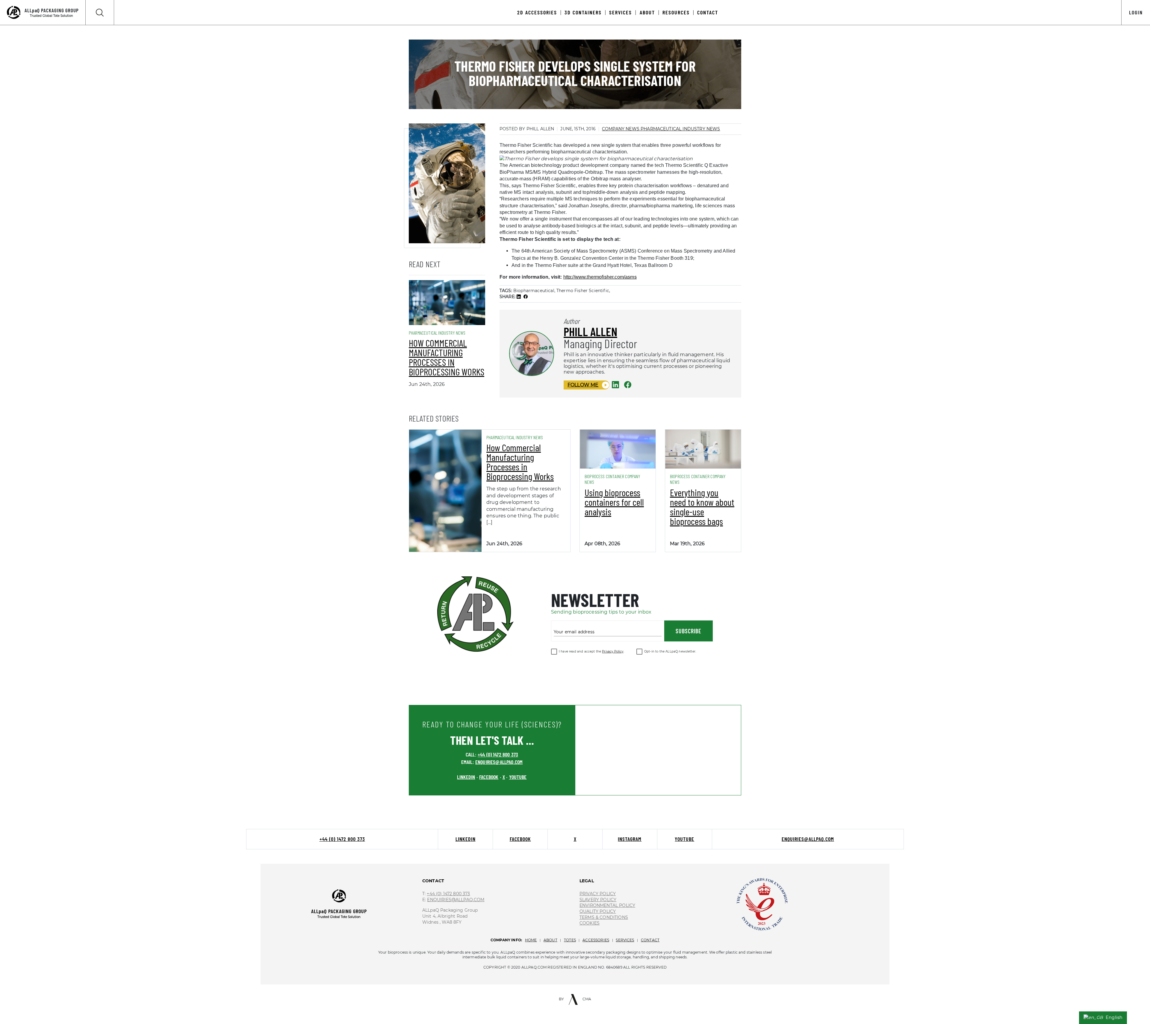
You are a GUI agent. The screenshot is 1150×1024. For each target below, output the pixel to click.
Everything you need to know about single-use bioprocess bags (702, 507)
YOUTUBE (518, 777)
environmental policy (607, 905)
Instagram (629, 839)
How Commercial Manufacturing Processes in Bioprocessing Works (446, 357)
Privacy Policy (612, 651)
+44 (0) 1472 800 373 (498, 754)
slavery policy (597, 899)
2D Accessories (537, 12)
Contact (707, 12)
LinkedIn (466, 839)
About (647, 12)
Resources (676, 12)
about (550, 940)
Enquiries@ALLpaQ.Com (455, 899)
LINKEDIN (466, 777)
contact (650, 940)
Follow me (583, 385)
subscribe (688, 631)
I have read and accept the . (591, 651)
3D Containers (583, 12)
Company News (621, 129)
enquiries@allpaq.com (499, 762)
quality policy (597, 911)
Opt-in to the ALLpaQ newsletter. (670, 651)
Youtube (684, 839)
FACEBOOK (488, 777)
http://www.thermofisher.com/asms (600, 277)
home (531, 940)
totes (570, 940)
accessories (595, 940)
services (625, 940)
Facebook (520, 839)
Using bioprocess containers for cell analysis (614, 502)
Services (620, 12)
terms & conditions (603, 917)
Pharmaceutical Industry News (680, 129)
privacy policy (597, 893)
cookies (589, 923)
